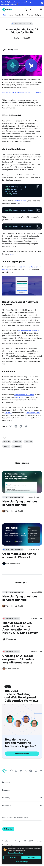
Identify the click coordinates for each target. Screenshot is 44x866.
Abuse (39, 841)
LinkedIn (8, 413)
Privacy (17, 841)
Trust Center (6, 841)
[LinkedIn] (16, 771)
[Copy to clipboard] (39, 187)
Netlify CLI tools (21, 201)
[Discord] (41, 771)
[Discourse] (36, 771)
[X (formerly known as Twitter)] (25, 771)
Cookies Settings (22, 861)
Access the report (22, 754)
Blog (4, 15)
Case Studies (19, 15)
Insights (38, 15)
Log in (32, 9)
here (11, 254)
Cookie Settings (7, 845)
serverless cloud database (28, 330)
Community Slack (33, 413)
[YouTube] (30, 771)
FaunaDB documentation (24, 395)
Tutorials (30, 15)
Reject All (12, 857)
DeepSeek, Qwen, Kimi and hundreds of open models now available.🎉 (17, 3)
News (11, 15)
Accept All (31, 857)
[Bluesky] (21, 771)
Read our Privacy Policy (15, 853)
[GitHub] (11, 771)
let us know (20, 397)
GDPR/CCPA (28, 841)
